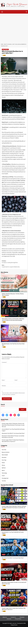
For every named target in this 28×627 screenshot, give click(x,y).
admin (4, 55)
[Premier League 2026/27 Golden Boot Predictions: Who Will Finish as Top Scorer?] (14, 598)
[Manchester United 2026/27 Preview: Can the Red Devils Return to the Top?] (14, 572)
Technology (4, 473)
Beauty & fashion (5, 49)
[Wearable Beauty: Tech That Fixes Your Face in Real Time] (14, 333)
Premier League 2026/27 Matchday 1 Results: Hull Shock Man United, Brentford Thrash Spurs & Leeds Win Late (13, 425)
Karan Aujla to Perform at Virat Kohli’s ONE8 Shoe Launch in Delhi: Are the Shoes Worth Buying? (13, 319)
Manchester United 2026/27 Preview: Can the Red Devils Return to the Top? (13, 436)
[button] (2, 11)
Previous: (10, 261)
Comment (4, 362)
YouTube (4, 480)
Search (3, 404)
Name (3, 380)
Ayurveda (4, 449)
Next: (11, 266)
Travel (3, 475)
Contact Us (13, 617)
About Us (5, 617)
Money (3, 465)
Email (16, 380)
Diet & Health (5, 454)
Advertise (9, 618)
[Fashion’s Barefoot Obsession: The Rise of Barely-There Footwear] (14, 283)
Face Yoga (4, 460)
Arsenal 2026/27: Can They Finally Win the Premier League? (13, 430)
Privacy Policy (18, 618)
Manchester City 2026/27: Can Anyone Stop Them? (13, 433)
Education (4, 457)
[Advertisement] (14, 28)
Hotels (3, 462)
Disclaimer (22, 617)
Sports (3, 470)
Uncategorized (5, 478)
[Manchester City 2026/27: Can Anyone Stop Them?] (14, 547)
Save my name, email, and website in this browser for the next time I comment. (13, 393)
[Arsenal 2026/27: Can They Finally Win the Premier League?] (14, 521)
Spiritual (4, 467)
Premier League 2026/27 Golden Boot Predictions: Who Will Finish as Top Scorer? (13, 440)
